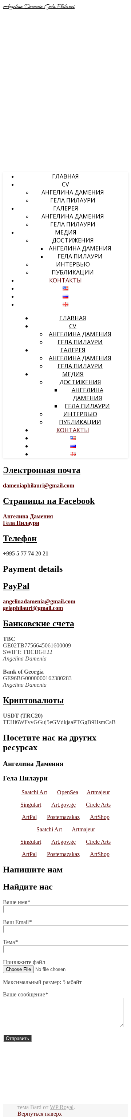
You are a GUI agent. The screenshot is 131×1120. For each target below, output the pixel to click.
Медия (65, 232)
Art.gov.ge (63, 805)
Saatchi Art (34, 792)
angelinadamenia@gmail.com (39, 601)
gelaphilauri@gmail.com (33, 608)
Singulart (30, 805)
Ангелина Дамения (72, 192)
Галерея (65, 208)
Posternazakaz (63, 817)
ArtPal (29, 817)
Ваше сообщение (25, 994)
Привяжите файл (24, 962)
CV (65, 184)
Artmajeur (98, 792)
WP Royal (62, 1107)
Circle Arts (98, 805)
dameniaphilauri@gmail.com (38, 485)
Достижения (73, 240)
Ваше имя (16, 902)
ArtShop (100, 817)
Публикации (73, 272)
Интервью (73, 264)
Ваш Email (17, 922)
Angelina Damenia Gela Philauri (39, 6)
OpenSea (67, 792)
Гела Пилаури (72, 200)
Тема (10, 942)
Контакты (65, 280)
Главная (65, 176)
